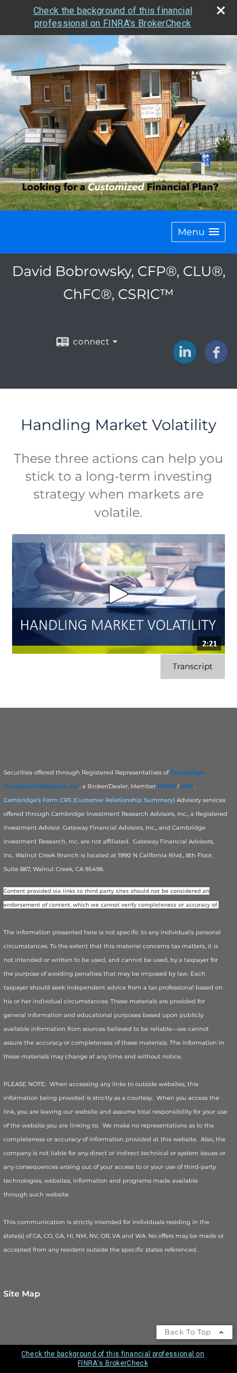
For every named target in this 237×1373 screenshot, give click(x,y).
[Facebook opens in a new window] (216, 359)
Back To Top (189, 1332)
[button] (198, 232)
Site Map (21, 1293)
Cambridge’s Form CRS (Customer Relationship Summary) (89, 800)
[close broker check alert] (220, 10)
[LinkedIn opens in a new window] (184, 359)
